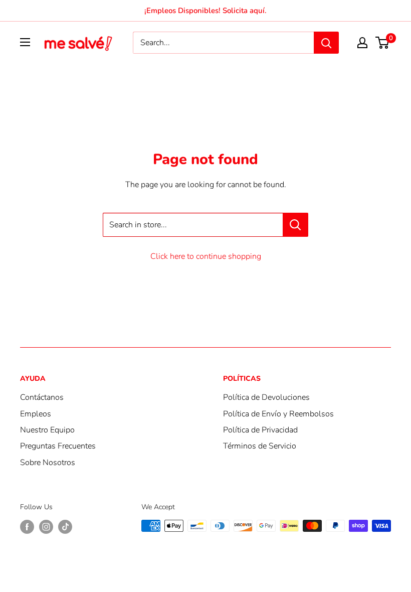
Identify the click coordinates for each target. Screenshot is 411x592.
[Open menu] (25, 42)
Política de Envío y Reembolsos (278, 413)
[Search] (326, 43)
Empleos (35, 413)
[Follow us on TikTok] (65, 527)
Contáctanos (42, 397)
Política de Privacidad (260, 429)
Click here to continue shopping (205, 256)
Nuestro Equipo (47, 429)
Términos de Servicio (259, 446)
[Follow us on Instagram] (46, 527)
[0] (382, 43)
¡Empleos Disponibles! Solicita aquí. (205, 11)
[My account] (362, 42)
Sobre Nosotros (47, 462)
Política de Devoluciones (266, 397)
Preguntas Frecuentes (58, 446)
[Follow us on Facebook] (27, 527)
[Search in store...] (295, 225)
